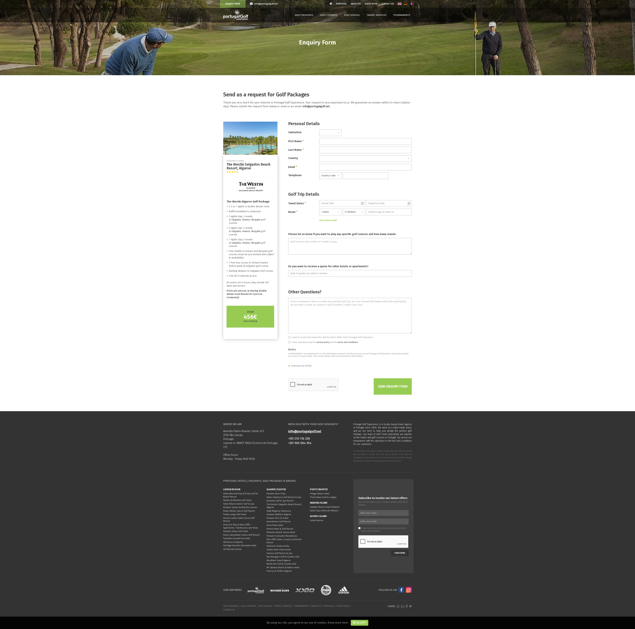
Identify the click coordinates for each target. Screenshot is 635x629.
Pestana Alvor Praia (276, 493)
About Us (356, 3)
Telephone (295, 175)
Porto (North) (319, 489)
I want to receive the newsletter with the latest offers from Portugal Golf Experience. (332, 337)
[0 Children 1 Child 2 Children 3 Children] (354, 212)
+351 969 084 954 (300, 443)
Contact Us (387, 3)
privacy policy (323, 342)
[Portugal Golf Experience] (235, 15)
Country (293, 158)
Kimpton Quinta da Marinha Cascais (240, 507)
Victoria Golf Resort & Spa (279, 553)
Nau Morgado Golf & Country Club (283, 556)
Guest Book (371, 3)
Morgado (255, 219)
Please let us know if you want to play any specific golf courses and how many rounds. (342, 234)
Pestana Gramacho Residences (282, 536)
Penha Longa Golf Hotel (234, 514)
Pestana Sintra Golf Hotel (235, 531)
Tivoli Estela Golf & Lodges (323, 497)
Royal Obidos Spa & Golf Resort (239, 511)
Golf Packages (304, 15)
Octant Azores (316, 520)
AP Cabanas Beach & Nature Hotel (283, 567)
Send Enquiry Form (392, 386)
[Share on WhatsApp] (398, 606)
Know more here (338, 622)
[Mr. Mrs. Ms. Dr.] (330, 132)
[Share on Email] (402, 606)
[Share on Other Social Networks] (410, 606)
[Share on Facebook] (407, 606)
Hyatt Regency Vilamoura (279, 511)
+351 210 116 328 (299, 438)
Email (292, 167)
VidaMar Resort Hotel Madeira (324, 507)
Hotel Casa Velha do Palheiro (324, 510)
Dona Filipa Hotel (275, 525)
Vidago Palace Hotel (319, 493)
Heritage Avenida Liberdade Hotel (239, 545)
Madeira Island (318, 502)
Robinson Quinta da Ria (278, 546)
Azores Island (318, 516)
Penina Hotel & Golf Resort (280, 529)
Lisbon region (231, 489)
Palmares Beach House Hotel (281, 532)
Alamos (246, 219)
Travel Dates (297, 203)
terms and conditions (348, 342)
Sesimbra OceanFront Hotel (236, 538)
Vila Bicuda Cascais (232, 549)
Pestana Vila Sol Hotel (277, 518)
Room (293, 212)
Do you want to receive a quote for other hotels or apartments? (328, 266)
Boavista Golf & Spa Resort (280, 500)
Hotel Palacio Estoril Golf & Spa (238, 504)
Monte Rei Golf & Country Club (281, 564)
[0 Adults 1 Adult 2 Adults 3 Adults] (330, 212)
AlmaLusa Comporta (233, 542)
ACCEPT (361, 622)
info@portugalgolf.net (316, 106)
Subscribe (399, 553)
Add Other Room (328, 220)
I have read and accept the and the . (325, 342)
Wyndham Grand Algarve (279, 560)
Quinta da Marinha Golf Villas (237, 500)
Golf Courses (328, 15)
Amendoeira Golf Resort (279, 521)
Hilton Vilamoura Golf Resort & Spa (284, 497)
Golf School (352, 15)
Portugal (341, 3)
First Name (296, 141)
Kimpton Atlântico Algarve (279, 514)
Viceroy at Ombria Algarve (279, 571)
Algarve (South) (276, 489)
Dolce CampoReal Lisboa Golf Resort (241, 535)
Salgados (236, 219)
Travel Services (376, 15)
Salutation (294, 132)
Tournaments (401, 15)
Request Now (233, 3)
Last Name (296, 150)
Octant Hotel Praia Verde (279, 549)
